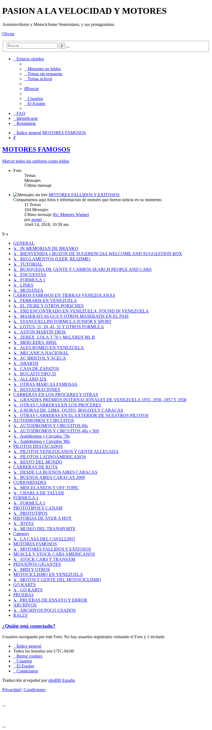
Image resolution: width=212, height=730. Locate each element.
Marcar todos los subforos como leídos (35, 161)
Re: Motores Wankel (71, 214)
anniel (36, 219)
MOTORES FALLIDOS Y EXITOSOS (84, 194)
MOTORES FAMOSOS (36, 149)
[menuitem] (42, 68)
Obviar (8, 33)
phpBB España (61, 680)
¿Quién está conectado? (28, 626)
